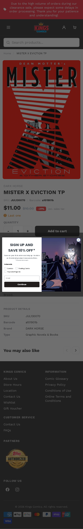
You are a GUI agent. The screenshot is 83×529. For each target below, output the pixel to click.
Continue (21, 284)
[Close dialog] (78, 240)
